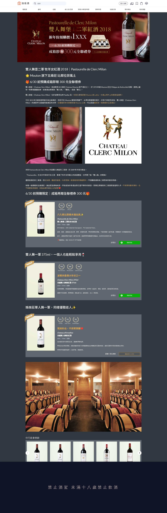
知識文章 (113, 9)
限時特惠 (98, 9)
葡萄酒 (25, 9)
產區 (39, 9)
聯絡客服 (129, 242)
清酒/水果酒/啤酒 (83, 9)
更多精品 (128, 9)
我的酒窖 (142, 9)
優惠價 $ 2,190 (129, 354)
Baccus (23, 3)
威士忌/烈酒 (69, 9)
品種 (54, 9)
